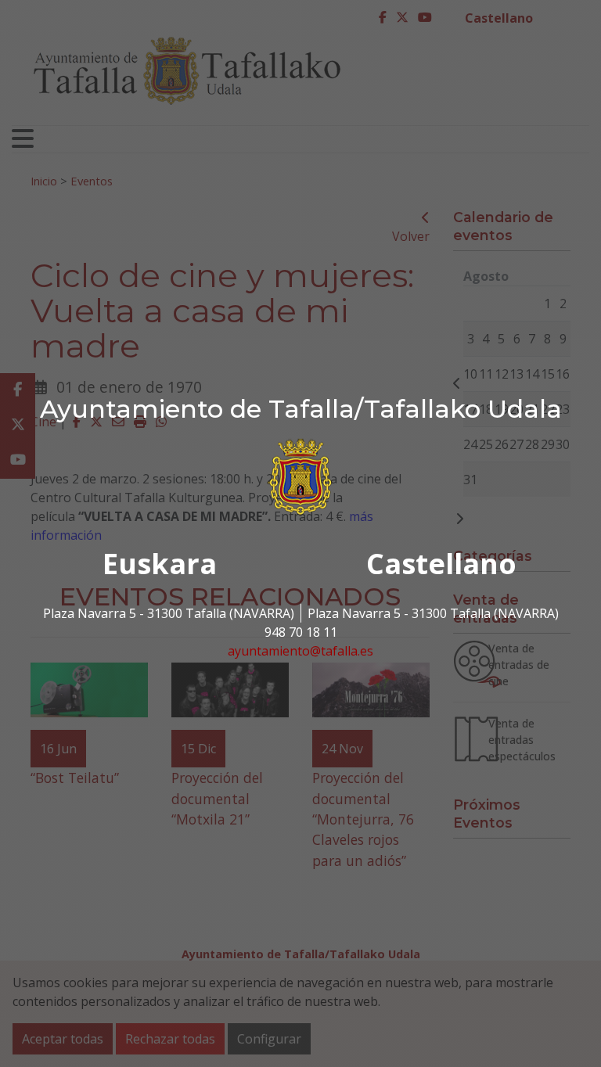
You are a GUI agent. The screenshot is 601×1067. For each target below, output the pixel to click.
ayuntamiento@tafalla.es (300, 650)
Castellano (441, 563)
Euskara (160, 563)
